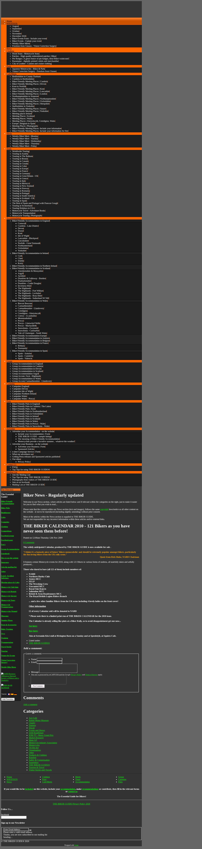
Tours (77, 779)
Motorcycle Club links (9, 587)
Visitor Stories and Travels (40, 770)
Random (32, 757)
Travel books (6, 647)
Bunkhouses (5, 513)
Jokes (3, 571)
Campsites (5, 522)
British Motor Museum (39, 720)
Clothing (4, 527)
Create (76, 845)
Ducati (32, 728)
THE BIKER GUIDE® (39, 643)
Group (121, 777)
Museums (5, 616)
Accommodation (82, 782)
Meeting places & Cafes (10, 582)
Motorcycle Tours (8, 600)
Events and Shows (37, 730)
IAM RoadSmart (36, 733)
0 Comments (28, 542)
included (29, 789)
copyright (104, 509)
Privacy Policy (76, 675)
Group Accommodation (10, 549)
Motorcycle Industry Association (43, 743)
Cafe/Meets (47, 782)
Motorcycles (34, 745)
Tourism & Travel (36, 767)
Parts (44, 779)
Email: (34, 662)
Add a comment (30, 704)
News (9, 782)
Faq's (3, 544)
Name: (34, 659)
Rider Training (7, 629)
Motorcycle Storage (9, 596)
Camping (122, 779)
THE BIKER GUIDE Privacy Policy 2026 (71, 804)
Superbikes (33, 762)
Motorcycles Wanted (9, 611)
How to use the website (9, 558)
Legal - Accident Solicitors (7, 577)
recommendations (90, 789)
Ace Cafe (33, 718)
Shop (3, 634)
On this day (34, 747)
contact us (73, 791)
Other (31, 752)
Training (4, 638)
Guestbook (5, 554)
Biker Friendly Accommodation (7, 502)
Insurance (5, 562)
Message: (35, 672)
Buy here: (33, 631)
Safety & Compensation (39, 760)
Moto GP (33, 740)
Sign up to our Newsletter (13, 823)
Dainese (32, 725)
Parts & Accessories (8, 625)
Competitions (6, 531)
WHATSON (12, 779)
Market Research (36, 738)
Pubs (120, 782)
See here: (33, 626)
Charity (32, 723)
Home (9, 777)
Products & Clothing (38, 755)
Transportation (7, 642)
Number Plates (7, 620)
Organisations (35, 750)
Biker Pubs (5, 508)
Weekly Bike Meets (8, 667)
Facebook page (7, 540)
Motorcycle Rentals (8, 591)
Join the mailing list (9, 567)
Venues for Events (8, 656)
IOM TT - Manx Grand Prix (41, 735)
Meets (78, 777)
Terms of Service (91, 675)
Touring (4, 651)
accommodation (68, 789)
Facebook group (7, 536)
